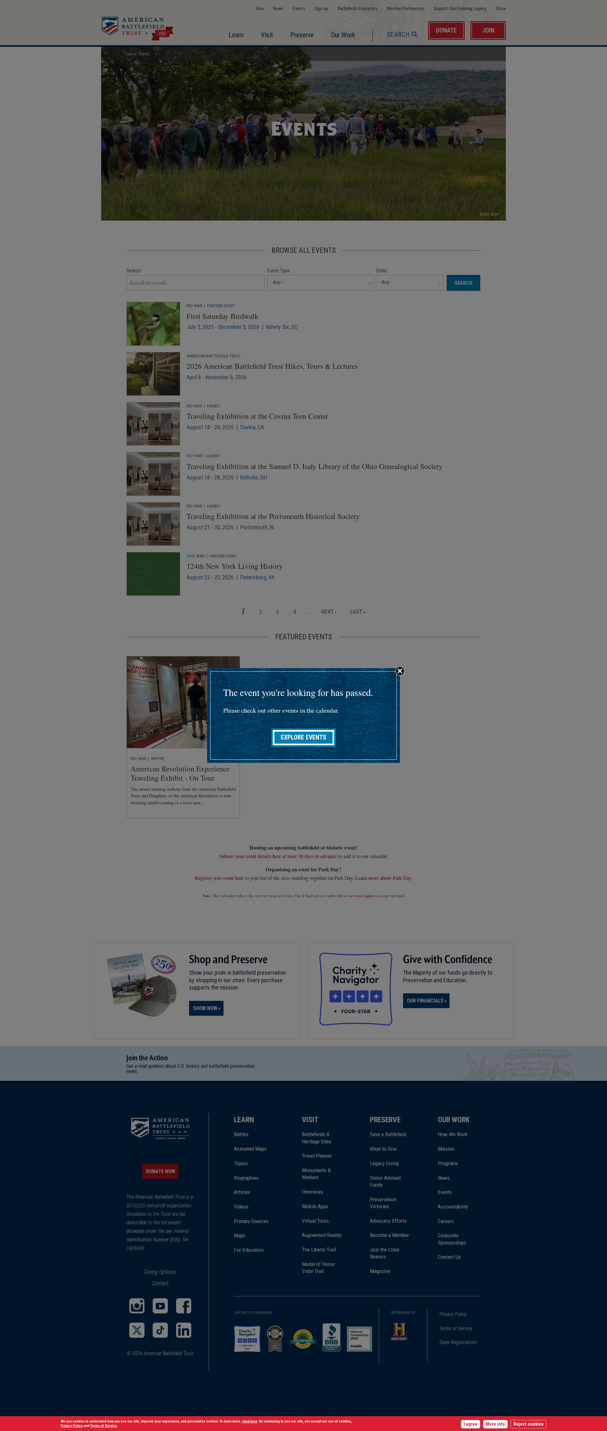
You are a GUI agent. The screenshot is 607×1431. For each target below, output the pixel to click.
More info (495, 1424)
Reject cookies (528, 1424)
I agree (470, 1424)
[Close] (400, 671)
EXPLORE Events (303, 737)
